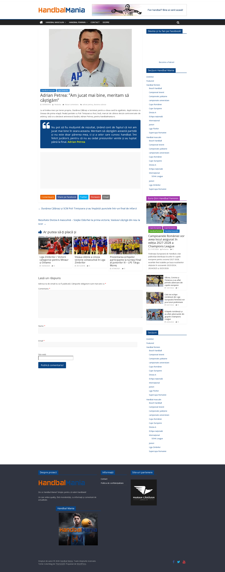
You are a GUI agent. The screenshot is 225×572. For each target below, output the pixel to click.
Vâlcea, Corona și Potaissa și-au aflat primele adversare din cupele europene (174, 281)
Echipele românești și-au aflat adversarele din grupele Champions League (174, 315)
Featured (150, 81)
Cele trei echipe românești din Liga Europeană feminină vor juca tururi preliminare (175, 298)
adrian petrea (88, 104)
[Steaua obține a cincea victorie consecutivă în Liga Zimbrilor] (90, 238)
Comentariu (44, 288)
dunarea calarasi (100, 104)
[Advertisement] (90, 170)
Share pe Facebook (67, 197)
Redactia (58, 104)
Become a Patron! (166, 62)
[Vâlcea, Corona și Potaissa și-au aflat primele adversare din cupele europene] (154, 276)
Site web (42, 354)
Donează (95, 197)
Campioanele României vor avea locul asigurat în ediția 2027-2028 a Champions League (166, 241)
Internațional (154, 120)
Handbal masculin (55, 22)
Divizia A (152, 112)
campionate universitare (159, 100)
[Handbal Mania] (41, 22)
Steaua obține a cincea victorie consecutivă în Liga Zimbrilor (90, 259)
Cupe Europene (155, 108)
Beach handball (155, 88)
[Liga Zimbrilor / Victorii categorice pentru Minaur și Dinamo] (55, 238)
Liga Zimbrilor (63, 90)
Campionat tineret (156, 92)
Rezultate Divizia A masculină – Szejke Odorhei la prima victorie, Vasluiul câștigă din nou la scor (89, 221)
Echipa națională (156, 116)
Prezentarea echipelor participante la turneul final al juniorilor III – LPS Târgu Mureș (125, 261)
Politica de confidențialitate (112, 483)
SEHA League (157, 176)
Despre (106, 22)
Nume (41, 326)
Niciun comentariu (72, 104)
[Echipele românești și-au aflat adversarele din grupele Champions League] (154, 310)
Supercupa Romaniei (157, 132)
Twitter (83, 197)
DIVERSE (150, 77)
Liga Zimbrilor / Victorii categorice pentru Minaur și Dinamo (54, 259)
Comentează (48, 197)
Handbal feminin (77, 22)
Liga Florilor (154, 128)
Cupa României (155, 104)
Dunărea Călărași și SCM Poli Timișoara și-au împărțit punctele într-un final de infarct (87, 208)
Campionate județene (158, 96)
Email (106, 197)
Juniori (151, 124)
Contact (95, 22)
